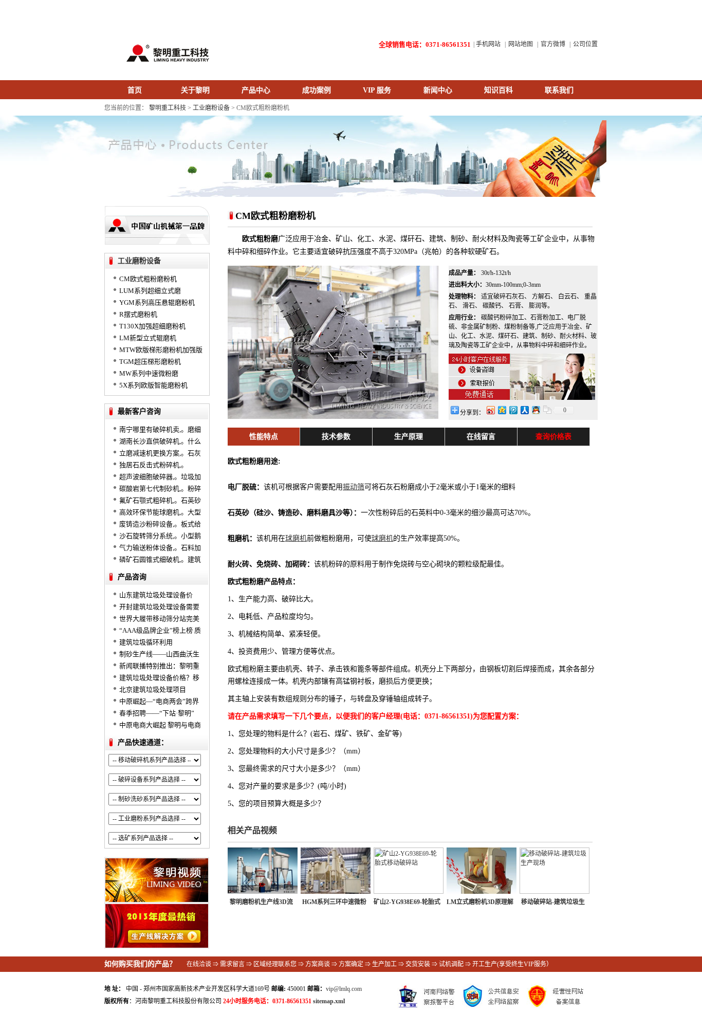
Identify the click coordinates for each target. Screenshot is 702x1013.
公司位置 (585, 44)
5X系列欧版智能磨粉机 (153, 385)
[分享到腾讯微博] (513, 409)
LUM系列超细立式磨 (150, 290)
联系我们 (559, 90)
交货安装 (417, 964)
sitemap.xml (329, 1001)
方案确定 (351, 964)
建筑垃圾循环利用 (146, 642)
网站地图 (520, 44)
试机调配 (451, 964)
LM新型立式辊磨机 (147, 338)
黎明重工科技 (167, 108)
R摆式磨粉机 (138, 314)
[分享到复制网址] (546, 409)
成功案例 (316, 90)
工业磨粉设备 (211, 108)
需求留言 (232, 964)
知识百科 (498, 90)
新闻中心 (437, 90)
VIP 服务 (377, 90)
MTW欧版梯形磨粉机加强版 (160, 350)
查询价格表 (553, 436)
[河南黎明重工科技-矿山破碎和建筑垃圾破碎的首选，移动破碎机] (163, 66)
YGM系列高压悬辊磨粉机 (157, 302)
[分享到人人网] (524, 409)
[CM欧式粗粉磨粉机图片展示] (333, 416)
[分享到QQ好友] (535, 409)
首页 (134, 90)
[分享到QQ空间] (501, 409)
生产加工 (384, 964)
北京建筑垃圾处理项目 (152, 689)
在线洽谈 (199, 964)
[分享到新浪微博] (490, 409)
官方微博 (553, 44)
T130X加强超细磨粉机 (152, 326)
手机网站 (488, 44)
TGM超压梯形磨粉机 (150, 361)
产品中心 (256, 90)
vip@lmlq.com (344, 988)
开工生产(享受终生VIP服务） (512, 964)
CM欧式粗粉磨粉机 (148, 279)
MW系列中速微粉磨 (148, 373)
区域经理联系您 (275, 964)
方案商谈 (317, 964)
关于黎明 (195, 90)
